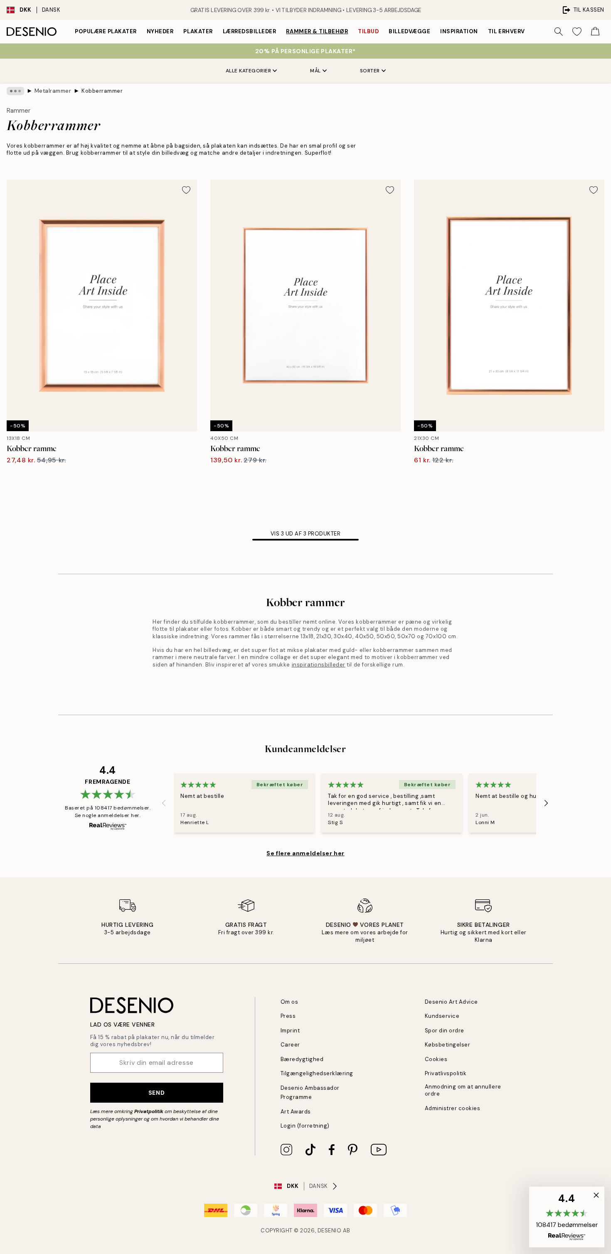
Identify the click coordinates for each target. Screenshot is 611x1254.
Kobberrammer (102, 90)
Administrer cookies (452, 1108)
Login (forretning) (305, 1125)
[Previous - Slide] (163, 803)
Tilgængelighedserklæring (317, 1073)
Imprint (290, 1030)
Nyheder (160, 31)
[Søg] (558, 31)
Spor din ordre (444, 1030)
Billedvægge (409, 31)
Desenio (330, 1230)
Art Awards (296, 1111)
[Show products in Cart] (595, 32)
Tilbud (368, 31)
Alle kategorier (248, 70)
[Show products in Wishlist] (577, 32)
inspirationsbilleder (318, 664)
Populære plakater (106, 31)
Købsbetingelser (448, 1044)
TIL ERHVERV (506, 31)
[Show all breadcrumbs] (15, 91)
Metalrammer (52, 90)
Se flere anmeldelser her (305, 853)
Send (156, 1092)
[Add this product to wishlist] (186, 190)
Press (288, 1015)
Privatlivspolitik (446, 1073)
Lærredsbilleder (249, 31)
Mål (315, 70)
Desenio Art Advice (451, 1001)
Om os (289, 1001)
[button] (566, 1217)
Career (290, 1044)
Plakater (197, 31)
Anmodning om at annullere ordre (463, 1090)
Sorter (370, 70)
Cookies (436, 1059)
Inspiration (459, 31)
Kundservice (442, 1015)
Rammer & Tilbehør (317, 31)
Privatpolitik (148, 1111)
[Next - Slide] (546, 803)
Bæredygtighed (302, 1059)
